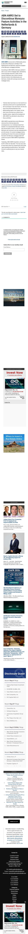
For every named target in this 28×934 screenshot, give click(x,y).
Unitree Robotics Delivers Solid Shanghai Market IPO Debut (15, 783)
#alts (11, 836)
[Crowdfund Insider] (7, 2)
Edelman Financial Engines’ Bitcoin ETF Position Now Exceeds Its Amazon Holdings (15, 775)
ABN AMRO (4, 62)
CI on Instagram (14, 882)
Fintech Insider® (14, 857)
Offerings (14, 899)
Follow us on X (14, 821)
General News (16, 184)
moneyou (13, 186)
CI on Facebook (14, 878)
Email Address (7, 247)
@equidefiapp (18, 838)
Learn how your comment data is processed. (13, 213)
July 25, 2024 (19, 843)
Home (2, 10)
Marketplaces (14, 893)
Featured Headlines (14, 889)
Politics (14, 895)
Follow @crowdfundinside (14, 239)
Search (23, 6)
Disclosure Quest (14, 859)
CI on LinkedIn (14, 880)
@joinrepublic (11, 838)
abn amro (6, 186)
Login (24, 206)
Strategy (14, 897)
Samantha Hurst (17, 36)
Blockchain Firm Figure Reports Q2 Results (15, 803)
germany (10, 186)
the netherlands (18, 186)
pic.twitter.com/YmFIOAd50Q (14, 840)
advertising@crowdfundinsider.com (17, 873)
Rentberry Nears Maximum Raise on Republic (15, 789)
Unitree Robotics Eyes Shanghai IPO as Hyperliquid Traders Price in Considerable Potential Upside (15, 796)
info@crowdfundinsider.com (15, 869)
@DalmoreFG (19, 836)
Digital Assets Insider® (14, 861)
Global (14, 901)
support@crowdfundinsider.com (16, 871)
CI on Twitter (14, 876)
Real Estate (22, 184)
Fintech (7, 10)
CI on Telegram (14, 884)
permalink (5, 187)
